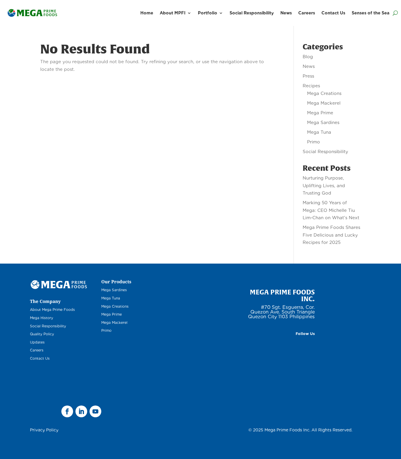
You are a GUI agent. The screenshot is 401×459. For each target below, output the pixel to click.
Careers (306, 12)
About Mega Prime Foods (52, 309)
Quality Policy (42, 334)
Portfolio (207, 12)
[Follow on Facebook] (67, 411)
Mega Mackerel (324, 103)
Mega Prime (320, 112)
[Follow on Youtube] (95, 411)
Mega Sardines (323, 122)
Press (308, 76)
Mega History (41, 318)
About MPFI (173, 12)
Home (146, 12)
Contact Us (333, 12)
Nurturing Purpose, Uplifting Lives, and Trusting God (324, 185)
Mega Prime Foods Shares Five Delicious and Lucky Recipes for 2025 (331, 235)
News (286, 12)
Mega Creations (324, 93)
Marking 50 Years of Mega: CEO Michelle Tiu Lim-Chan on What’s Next (331, 210)
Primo (313, 142)
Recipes (311, 85)
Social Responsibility (252, 12)
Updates (37, 342)
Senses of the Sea (371, 12)
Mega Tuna (319, 132)
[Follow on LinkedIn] (81, 411)
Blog (308, 56)
